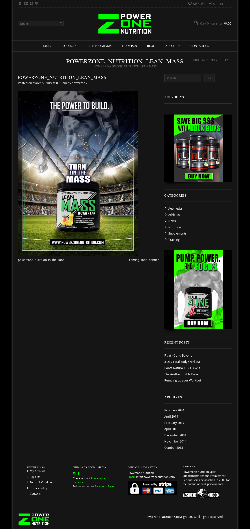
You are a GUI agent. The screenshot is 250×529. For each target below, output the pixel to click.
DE (26, 3)
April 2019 (171, 416)
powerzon (78, 83)
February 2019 (174, 423)
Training (174, 240)
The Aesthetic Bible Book (181, 374)
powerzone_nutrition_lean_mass (62, 77)
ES (31, 3)
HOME (46, 46)
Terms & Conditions (42, 482)
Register (35, 476)
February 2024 (174, 410)
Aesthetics (175, 209)
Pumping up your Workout (182, 380)
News (172, 221)
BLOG (151, 46)
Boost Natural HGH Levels (182, 368)
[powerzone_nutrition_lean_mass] (78, 173)
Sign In (218, 3)
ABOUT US (172, 46)
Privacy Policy (38, 488)
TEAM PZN (129, 46)
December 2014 (175, 435)
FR (36, 3)
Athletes (174, 215)
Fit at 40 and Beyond (178, 355)
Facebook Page (104, 486)
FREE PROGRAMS (99, 46)
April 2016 (171, 429)
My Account (37, 471)
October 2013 (173, 448)
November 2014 (175, 441)
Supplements (177, 233)
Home (98, 66)
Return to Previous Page (213, 60)
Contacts (35, 493)
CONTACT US (200, 46)
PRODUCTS (69, 46)
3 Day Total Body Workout (182, 362)
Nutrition (174, 227)
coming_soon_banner (144, 260)
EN (20, 3)
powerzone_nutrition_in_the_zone (41, 260)
